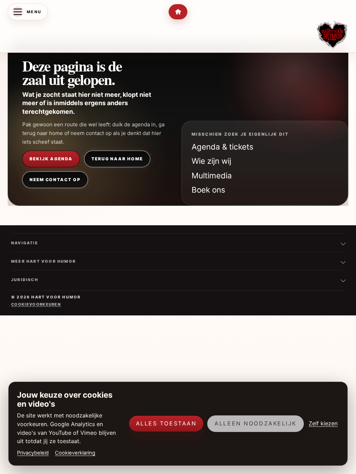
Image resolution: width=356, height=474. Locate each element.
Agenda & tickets (222, 146)
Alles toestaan (166, 423)
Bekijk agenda (51, 158)
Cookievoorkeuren (36, 304)
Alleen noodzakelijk (256, 423)
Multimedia (212, 175)
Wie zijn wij (211, 161)
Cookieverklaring (75, 453)
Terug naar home (117, 158)
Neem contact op (55, 179)
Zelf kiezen (323, 423)
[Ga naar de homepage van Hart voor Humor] (332, 34)
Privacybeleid (33, 453)
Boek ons (208, 189)
